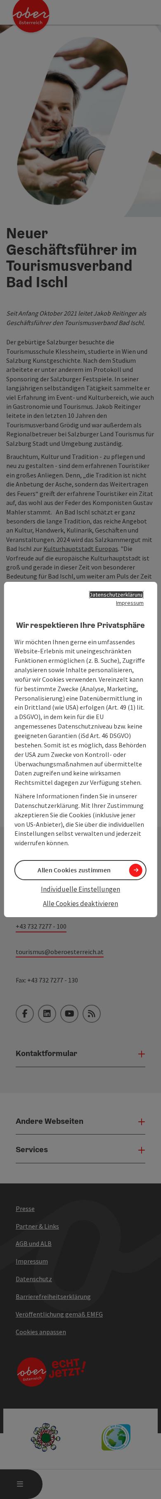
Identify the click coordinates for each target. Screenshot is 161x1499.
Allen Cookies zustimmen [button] (74, 870)
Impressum (130, 603)
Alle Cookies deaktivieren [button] (80, 903)
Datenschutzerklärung (116, 594)
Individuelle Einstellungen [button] (80, 889)
